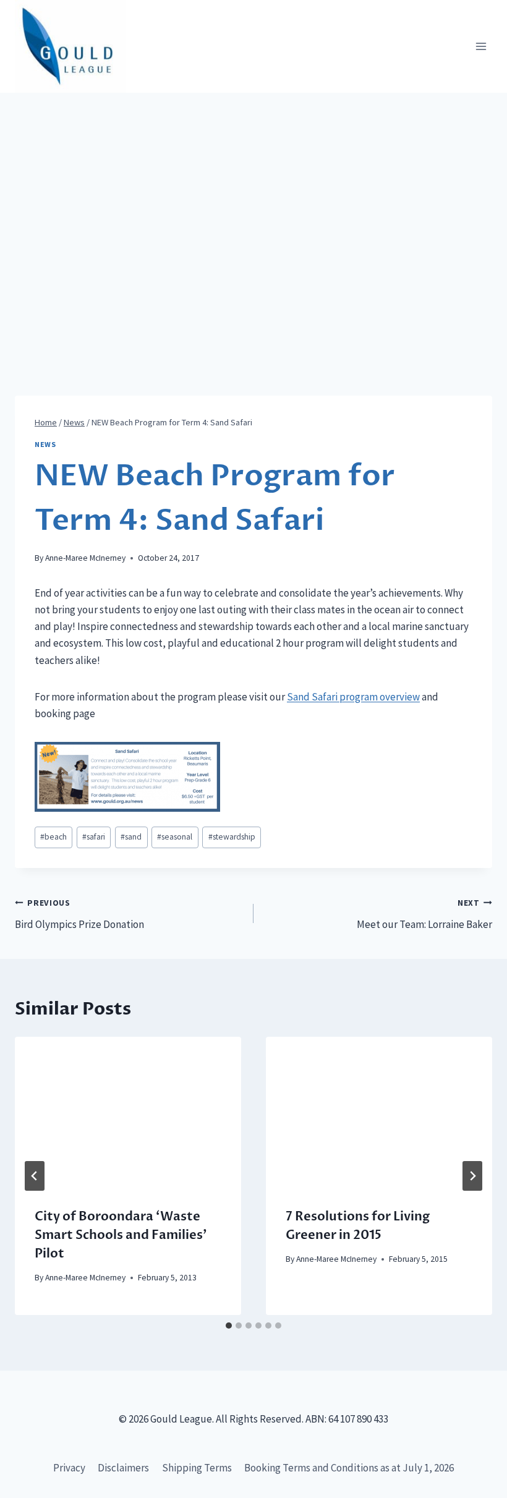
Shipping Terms (197, 1468)
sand (131, 837)
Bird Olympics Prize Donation (79, 914)
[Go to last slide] (35, 1176)
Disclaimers (123, 1468)
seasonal (174, 837)
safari (93, 837)
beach (53, 837)
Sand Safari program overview (353, 697)
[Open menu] (480, 46)
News (45, 444)
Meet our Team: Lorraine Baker (424, 914)
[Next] (472, 1176)
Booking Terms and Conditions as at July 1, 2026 (349, 1468)
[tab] (229, 1325)
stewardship (231, 837)
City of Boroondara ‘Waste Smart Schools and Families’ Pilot (121, 1235)
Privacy (69, 1468)
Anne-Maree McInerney (85, 558)
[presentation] (128, 1112)
